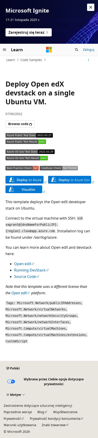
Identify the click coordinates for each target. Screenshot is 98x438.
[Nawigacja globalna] (4, 50)
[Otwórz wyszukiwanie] (76, 50)
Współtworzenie (65, 412)
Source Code (25, 276)
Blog (40, 412)
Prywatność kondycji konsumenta (55, 418)
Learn (10, 60)
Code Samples (31, 60)
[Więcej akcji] (89, 60)
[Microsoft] (49, 50)
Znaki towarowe (54, 425)
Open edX (22, 263)
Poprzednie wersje (18, 412)
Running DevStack (30, 270)
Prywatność (12, 418)
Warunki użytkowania (20, 425)
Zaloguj (88, 49)
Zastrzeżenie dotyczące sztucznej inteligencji (38, 405)
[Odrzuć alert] (90, 7)
